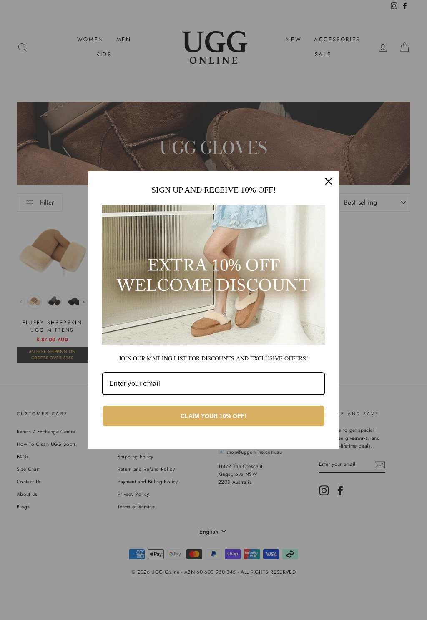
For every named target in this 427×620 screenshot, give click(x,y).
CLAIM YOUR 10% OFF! (214, 415)
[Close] (329, 181)
